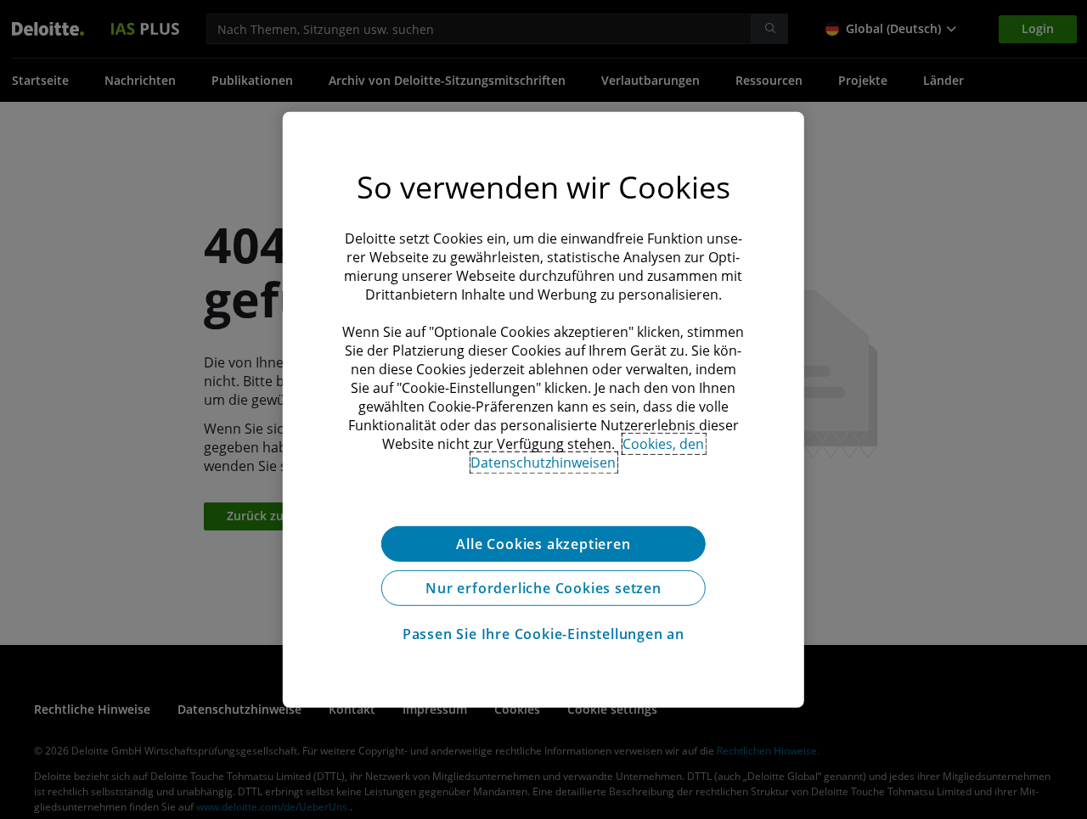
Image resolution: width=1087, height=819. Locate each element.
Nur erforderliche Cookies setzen (543, 587)
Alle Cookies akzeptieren (543, 543)
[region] (543, 409)
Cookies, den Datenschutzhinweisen (587, 452)
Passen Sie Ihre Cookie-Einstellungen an (543, 633)
